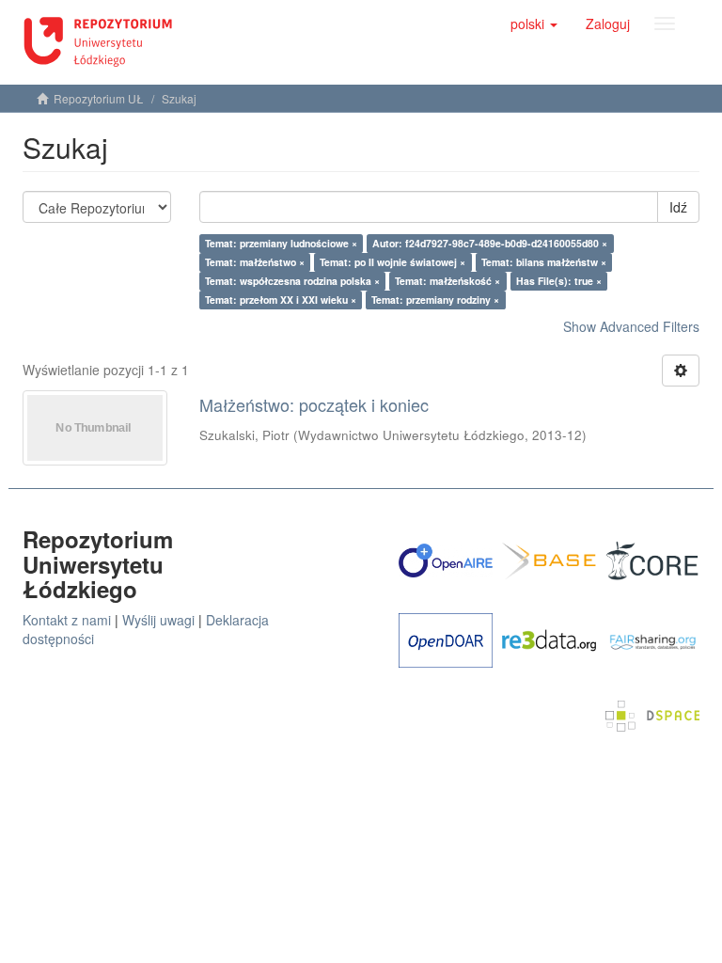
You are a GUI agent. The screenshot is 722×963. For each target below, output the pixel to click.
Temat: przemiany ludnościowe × (281, 243)
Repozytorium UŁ (99, 98)
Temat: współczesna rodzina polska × (292, 281)
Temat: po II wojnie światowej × (392, 262)
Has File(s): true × (559, 281)
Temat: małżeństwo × (255, 262)
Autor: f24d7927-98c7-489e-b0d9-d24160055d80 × (489, 243)
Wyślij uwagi (158, 619)
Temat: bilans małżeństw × (543, 262)
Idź (678, 206)
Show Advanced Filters (631, 326)
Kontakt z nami (67, 619)
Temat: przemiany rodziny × (435, 299)
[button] (534, 23)
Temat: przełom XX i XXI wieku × (280, 299)
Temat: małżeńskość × (447, 281)
